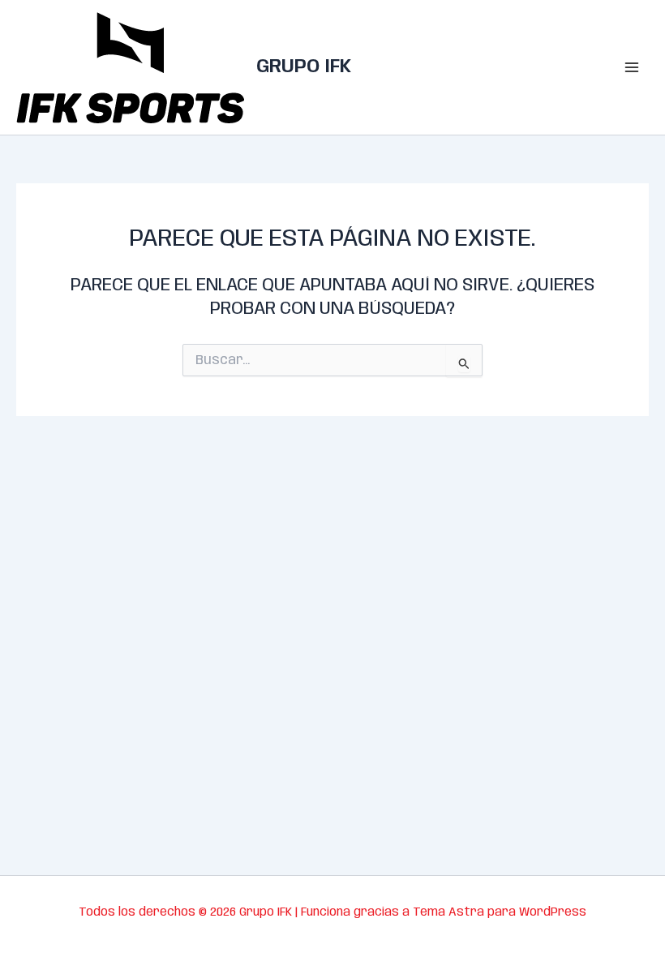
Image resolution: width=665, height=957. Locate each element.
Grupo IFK (303, 67)
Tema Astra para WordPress (499, 912)
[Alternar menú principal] (632, 67)
